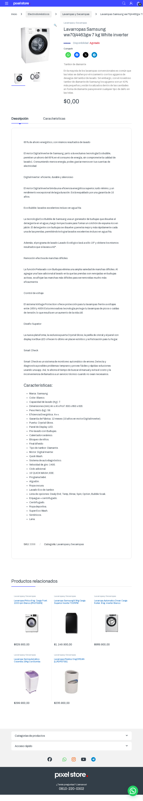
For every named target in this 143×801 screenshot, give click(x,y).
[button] (55, 25)
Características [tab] (54, 118)
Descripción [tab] (19, 118)
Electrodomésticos (38, 14)
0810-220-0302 (71, 789)
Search (124, 3)
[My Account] (131, 3)
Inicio (14, 14)
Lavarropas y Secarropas (76, 14)
